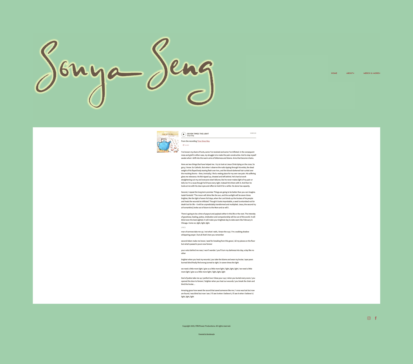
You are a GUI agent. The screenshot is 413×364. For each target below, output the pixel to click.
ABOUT (349, 73)
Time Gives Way (203, 141)
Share (187, 145)
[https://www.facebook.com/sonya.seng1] (375, 318)
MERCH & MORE (371, 73)
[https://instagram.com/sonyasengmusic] (369, 318)
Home (334, 73)
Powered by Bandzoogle (207, 334)
